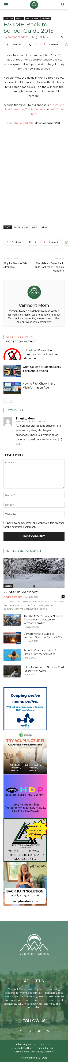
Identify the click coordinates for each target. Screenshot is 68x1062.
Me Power (57, 105)
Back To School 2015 (20, 123)
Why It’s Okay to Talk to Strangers (16, 265)
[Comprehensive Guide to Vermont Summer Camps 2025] (12, 638)
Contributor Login (45, 1048)
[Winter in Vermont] (34, 573)
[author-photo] (34, 300)
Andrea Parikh (12, 597)
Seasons (8, 585)
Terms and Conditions (22, 1048)
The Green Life (14, 109)
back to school (21, 227)
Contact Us (44, 1044)
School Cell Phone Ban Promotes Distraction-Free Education (40, 354)
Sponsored (45, 18)
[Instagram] (29, 1031)
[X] (48, 1031)
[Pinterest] (38, 1031)
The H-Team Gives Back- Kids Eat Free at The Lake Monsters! (50, 267)
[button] (6, 4)
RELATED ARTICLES (19, 337)
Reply (18, 444)
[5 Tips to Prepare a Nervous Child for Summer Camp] (12, 671)
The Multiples (34, 109)
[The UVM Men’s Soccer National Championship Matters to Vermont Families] (12, 620)
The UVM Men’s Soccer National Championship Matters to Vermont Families (43, 620)
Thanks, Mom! (26, 418)
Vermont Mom (18, 37)
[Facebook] (19, 1031)
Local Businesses (32, 18)
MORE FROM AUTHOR (21, 341)
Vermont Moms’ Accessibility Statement (34, 1051)
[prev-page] (5, 400)
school (44, 227)
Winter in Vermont (20, 592)
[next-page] (11, 400)
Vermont (19, 18)
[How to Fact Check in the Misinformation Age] (12, 388)
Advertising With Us (25, 1044)
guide (34, 227)
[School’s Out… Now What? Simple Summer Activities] (12, 655)
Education (9, 18)
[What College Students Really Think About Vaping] (12, 371)
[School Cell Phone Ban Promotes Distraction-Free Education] (12, 354)
